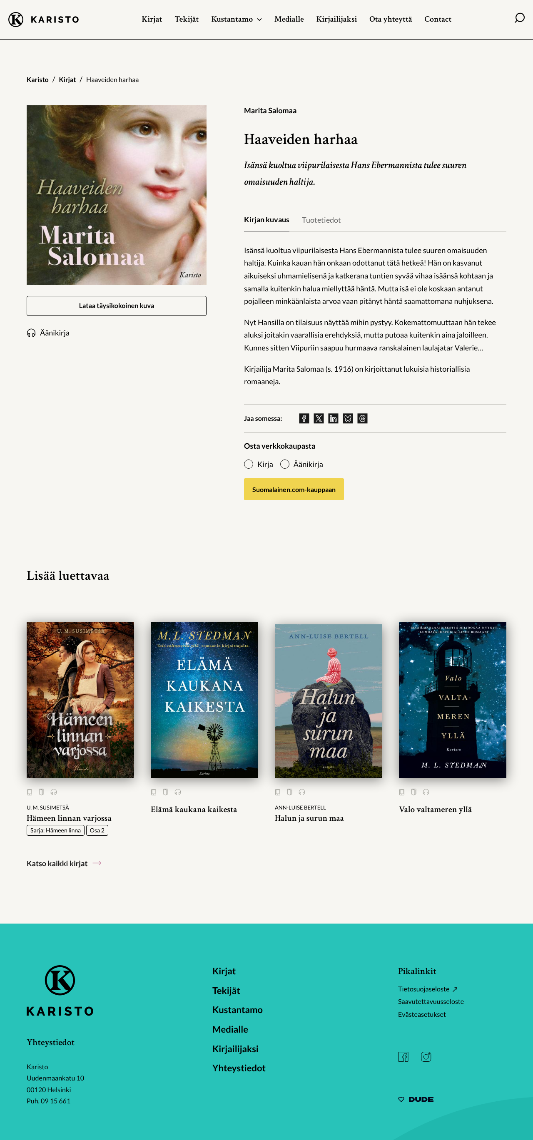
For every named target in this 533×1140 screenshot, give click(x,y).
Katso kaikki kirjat (57, 863)
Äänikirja (308, 464)
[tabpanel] (375, 316)
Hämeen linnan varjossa (69, 818)
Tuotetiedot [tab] (321, 219)
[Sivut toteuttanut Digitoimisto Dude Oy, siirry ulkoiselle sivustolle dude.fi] (415, 1100)
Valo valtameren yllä (435, 809)
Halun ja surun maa (309, 818)
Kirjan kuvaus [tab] (266, 219)
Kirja (265, 464)
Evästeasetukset (422, 1014)
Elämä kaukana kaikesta (194, 809)
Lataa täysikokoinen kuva (116, 306)
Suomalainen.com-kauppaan (294, 489)
